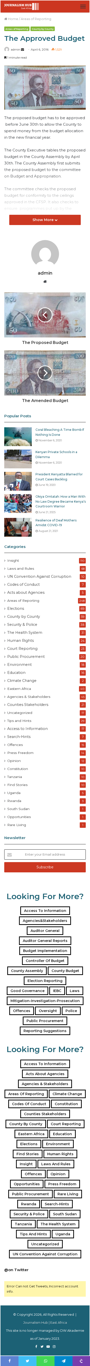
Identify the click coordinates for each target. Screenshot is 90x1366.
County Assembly (27, 970)
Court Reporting (22, 648)
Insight (13, 560)
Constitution (17, 769)
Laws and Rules (20, 568)
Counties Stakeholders (27, 704)
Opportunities (19, 817)
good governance (27, 991)
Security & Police (22, 624)
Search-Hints (18, 736)
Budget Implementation (45, 950)
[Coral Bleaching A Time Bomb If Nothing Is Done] (18, 436)
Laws (75, 991)
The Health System (24, 632)
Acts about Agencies (25, 592)
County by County (43, 29)
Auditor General (45, 930)
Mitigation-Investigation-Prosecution (45, 1001)
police (71, 1011)
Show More (43, 220)
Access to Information (27, 728)
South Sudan (18, 809)
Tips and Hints (19, 721)
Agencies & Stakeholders (28, 697)
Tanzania (14, 777)
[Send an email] (22, 49)
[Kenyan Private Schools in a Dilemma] (18, 459)
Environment (19, 664)
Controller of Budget (45, 960)
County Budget (65, 970)
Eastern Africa (19, 689)
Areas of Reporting (36, 19)
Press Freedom (20, 753)
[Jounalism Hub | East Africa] (21, 6)
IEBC (57, 991)
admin (15, 49)
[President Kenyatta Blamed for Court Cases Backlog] (18, 481)
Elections (15, 608)
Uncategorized (19, 713)
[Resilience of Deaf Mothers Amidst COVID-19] (18, 527)
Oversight (48, 1011)
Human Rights (20, 640)
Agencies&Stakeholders (45, 920)
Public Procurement (26, 656)
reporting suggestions (45, 1031)
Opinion (14, 761)
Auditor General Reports (45, 940)
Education (16, 672)
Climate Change (21, 680)
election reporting (45, 981)
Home (12, 19)
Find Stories (17, 785)
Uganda (13, 793)
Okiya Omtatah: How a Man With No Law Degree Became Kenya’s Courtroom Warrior (61, 501)
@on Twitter (16, 1269)
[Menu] (83, 6)
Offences (15, 745)
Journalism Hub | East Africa (45, 1322)
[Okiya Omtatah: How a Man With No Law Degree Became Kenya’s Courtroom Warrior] (18, 503)
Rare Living (16, 825)
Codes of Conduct (23, 584)
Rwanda (14, 801)
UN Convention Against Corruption (39, 576)
